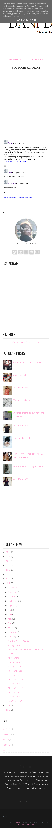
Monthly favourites (16, 662)
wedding (6, 744)
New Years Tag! (15, 701)
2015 (8, 569)
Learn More (22, 20)
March (11, 627)
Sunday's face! (14, 645)
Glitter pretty (13, 675)
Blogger (31, 801)
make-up (6, 734)
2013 (8, 578)
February (12, 632)
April (10, 623)
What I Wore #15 (20, 479)
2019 (8, 552)
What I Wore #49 (15, 657)
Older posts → (38, 59)
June (10, 614)
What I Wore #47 (15, 688)
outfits (5, 729)
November (13, 592)
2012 (8, 583)
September (13, 601)
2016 (8, 565)
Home (5, 816)
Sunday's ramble (15, 666)
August (11, 605)
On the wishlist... (20, 375)
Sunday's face (14, 683)
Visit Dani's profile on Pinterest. (26, 342)
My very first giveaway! (23, 400)
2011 (8, 705)
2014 (8, 574)
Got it (33, 20)
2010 (8, 709)
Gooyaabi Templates (26, 824)
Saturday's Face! (15, 670)
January (11, 636)
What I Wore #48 (15, 679)
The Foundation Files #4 (24, 438)
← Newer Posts (13, 59)
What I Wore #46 (20, 425)
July (9, 609)
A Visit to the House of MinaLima (27, 362)
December (12, 587)
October (11, 596)
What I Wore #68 (20, 387)
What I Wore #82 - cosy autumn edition (30, 466)
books (5, 750)
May (10, 618)
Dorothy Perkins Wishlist (18, 641)
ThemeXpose (17, 822)
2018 (8, 556)
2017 (8, 561)
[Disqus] (26, 104)
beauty (6, 739)
